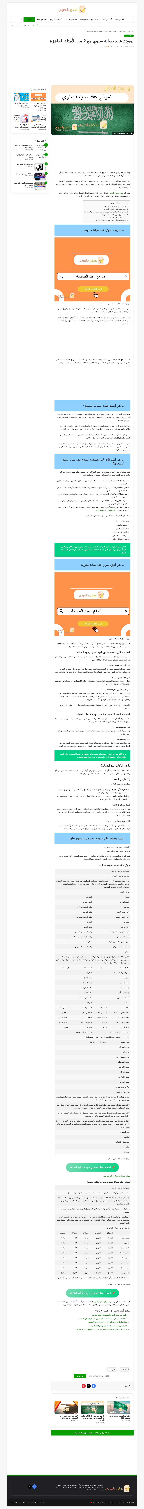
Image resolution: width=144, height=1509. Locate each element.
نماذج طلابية (70, 19)
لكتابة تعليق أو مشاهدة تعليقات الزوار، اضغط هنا (92, 1433)
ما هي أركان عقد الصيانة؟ (117, 217)
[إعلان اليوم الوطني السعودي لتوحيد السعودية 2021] (118, 1407)
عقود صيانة (111, 1369)
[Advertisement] (72, 66)
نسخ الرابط (80, 1376)
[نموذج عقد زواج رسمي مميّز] (40, 176)
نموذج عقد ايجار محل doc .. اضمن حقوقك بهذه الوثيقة (39, 106)
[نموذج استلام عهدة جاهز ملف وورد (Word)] (40, 148)
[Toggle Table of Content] (125, 203)
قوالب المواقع (55, 19)
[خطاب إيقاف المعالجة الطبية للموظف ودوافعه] (21, 118)
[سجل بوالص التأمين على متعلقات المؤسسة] (21, 97)
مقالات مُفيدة (36, 25)
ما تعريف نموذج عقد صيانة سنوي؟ (115, 206)
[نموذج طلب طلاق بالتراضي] (40, 167)
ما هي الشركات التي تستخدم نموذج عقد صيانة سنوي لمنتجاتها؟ (105, 212)
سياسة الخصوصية (16, 25)
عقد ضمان (124, 1369)
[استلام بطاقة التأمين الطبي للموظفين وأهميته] (38, 118)
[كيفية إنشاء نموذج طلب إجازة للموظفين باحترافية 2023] (66, 1407)
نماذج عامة (41, 19)
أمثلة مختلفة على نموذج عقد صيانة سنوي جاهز (110, 220)
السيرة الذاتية (106, 19)
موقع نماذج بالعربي (116, 193)
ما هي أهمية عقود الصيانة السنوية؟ (115, 209)
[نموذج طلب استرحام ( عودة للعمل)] (40, 158)
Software (110, 510)
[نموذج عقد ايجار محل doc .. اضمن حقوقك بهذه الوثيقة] (38, 97)
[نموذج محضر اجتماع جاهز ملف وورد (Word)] (40, 186)
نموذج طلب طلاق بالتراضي (25, 164)
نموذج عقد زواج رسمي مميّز (24, 173)
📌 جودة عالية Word (92, 1167)
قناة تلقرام (29, 19)
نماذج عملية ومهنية (88, 19)
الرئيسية (118, 19)
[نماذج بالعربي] (72, 9)
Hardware (100, 510)
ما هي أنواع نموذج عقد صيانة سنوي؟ (114, 215)
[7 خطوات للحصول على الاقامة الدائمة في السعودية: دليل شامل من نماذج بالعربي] (92, 1407)
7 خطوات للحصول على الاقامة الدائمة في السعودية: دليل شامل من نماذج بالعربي (92, 1418)
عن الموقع (27, 25)
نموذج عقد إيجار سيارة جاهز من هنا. (116, 1176)
